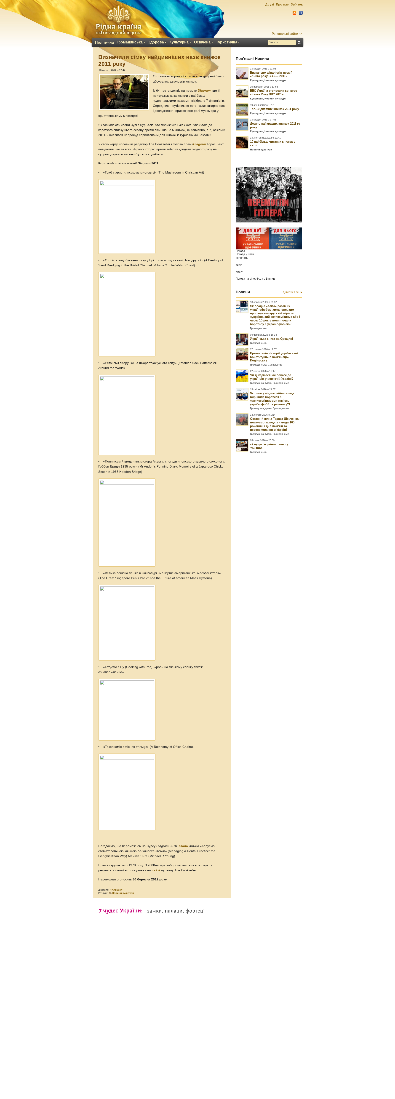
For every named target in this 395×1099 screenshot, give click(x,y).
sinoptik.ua (256, 278)
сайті (156, 870)
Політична (104, 42)
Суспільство (275, 364)
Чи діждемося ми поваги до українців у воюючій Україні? (272, 376)
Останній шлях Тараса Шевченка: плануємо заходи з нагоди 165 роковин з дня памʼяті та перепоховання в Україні (274, 424)
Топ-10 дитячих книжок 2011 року (274, 109)
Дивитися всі (291, 292)
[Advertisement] (197, 974)
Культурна (179, 42)
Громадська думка (261, 383)
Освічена (202, 42)
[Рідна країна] (118, 20)
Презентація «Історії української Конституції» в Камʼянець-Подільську (274, 357)
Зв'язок (297, 4)
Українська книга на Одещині (271, 338)
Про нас (282, 4)
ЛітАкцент (116, 889)
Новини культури (123, 893)
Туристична (226, 42)
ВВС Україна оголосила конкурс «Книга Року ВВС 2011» (273, 92)
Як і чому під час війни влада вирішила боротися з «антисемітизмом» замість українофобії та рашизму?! (272, 399)
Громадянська (130, 42)
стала (184, 846)
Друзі (269, 4)
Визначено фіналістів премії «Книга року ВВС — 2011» (271, 74)
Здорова (156, 42)
